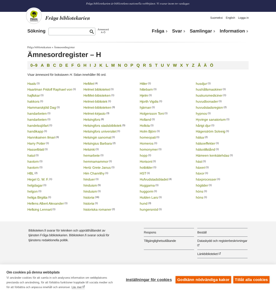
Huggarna (147, 185)
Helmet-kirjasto (94, 113)
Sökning (36, 31)
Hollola (145, 125)
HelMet (88, 83)
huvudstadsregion (209, 107)
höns (199, 191)
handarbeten (37, 113)
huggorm (146, 191)
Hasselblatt (35, 149)
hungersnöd (149, 209)
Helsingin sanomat (97, 137)
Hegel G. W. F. (38, 179)
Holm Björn (148, 131)
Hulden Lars (149, 197)
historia (88, 197)
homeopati (148, 137)
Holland (145, 119)
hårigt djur (203, 125)
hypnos (201, 113)
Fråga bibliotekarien (39, 47)
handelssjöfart (38, 125)
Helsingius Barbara (97, 143)
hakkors (33, 101)
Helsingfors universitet (99, 131)
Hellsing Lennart (39, 209)
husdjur (201, 83)
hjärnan (145, 107)
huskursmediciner (209, 95)
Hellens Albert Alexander (45, 203)
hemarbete (91, 155)
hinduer (89, 179)
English (230, 17)
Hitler (143, 83)
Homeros (147, 143)
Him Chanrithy (94, 173)
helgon (32, 191)
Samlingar (201, 31)
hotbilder (146, 167)
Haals (31, 83)
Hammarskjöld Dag (41, 107)
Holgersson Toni (152, 113)
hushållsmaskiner (209, 89)
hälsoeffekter (205, 143)
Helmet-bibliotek (95, 101)
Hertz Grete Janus (97, 167)
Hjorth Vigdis (149, 101)
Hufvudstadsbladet (154, 179)
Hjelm (144, 95)
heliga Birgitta (37, 197)
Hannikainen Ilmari (41, 137)
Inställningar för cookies (149, 280)
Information (232, 31)
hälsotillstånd (205, 149)
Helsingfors (91, 119)
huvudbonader (207, 101)
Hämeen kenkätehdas (212, 155)
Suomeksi (216, 17)
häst (199, 161)
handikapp (35, 131)
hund (143, 203)
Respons (150, 232)
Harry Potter (36, 143)
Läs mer (77, 287)
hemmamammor (95, 161)
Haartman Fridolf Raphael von (49, 89)
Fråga (158, 31)
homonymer (149, 149)
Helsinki (89, 149)
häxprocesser (206, 179)
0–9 (34, 65)
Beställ (202, 232)
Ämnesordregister (64, 47)
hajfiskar (33, 95)
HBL (30, 173)
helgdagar (35, 185)
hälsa (200, 137)
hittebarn (146, 89)
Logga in (243, 17)
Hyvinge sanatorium (211, 119)
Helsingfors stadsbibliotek (102, 125)
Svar (177, 31)
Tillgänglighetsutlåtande (160, 240)
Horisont (146, 161)
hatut (31, 155)
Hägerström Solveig (210, 131)
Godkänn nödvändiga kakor (203, 280)
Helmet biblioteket (96, 89)
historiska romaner (97, 209)
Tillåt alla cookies (251, 280)
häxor (200, 173)
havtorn (33, 161)
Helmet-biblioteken (97, 107)
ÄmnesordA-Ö (103, 31)
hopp (143, 155)
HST (143, 173)
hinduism (90, 185)
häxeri (200, 167)
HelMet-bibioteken (97, 95)
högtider (202, 185)
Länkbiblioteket (207, 254)
